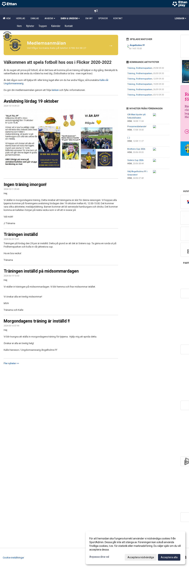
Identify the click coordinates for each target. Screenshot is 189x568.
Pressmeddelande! (136, 126)
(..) (128, 138)
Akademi (48, 18)
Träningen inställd (21, 234)
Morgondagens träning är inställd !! (37, 321)
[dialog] (135, 547)
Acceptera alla (169, 557)
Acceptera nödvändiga (141, 557)
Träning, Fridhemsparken (139, 68)
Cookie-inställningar (13, 557)
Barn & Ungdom (69, 18)
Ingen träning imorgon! (25, 184)
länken (55, 90)
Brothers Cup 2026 (136, 149)
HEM (8, 18)
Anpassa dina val (99, 556)
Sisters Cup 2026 (135, 160)
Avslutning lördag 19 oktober (31, 101)
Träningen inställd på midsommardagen (41, 271)
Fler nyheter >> (11, 363)
